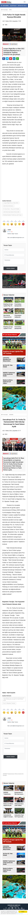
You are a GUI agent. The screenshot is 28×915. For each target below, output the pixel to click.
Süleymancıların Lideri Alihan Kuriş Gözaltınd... (19, 805)
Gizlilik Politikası (10, 909)
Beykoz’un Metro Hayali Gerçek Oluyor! (8, 805)
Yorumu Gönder (10, 268)
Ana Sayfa (5, 9)
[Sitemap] (21, 908)
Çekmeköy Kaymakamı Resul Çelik (11, 212)
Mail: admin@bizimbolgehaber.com (16, 237)
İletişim (23, 909)
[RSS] (18, 908)
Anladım (22, 911)
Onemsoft (16, 906)
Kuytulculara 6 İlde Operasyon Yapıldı (19, 794)
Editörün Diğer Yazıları (13, 233)
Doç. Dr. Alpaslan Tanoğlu (9, 703)
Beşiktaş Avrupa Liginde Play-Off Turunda (8, 305)
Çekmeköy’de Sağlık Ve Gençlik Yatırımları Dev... (8, 816)
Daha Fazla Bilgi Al (19, 913)
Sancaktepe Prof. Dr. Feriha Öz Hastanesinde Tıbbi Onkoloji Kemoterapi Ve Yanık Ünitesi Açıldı (13, 699)
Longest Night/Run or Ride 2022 (10, 203)
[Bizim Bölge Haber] (6, 2)
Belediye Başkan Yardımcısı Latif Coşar (12, 215)
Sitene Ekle (17, 909)
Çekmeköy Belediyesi (8, 206)
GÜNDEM (11, 414)
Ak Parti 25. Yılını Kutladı (15, 5)
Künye (4, 909)
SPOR (10, 9)
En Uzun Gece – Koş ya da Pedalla (11, 209)
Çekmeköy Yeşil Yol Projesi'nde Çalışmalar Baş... (19, 816)
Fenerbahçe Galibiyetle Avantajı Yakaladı (19, 317)
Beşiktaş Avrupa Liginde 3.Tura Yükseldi (8, 328)
